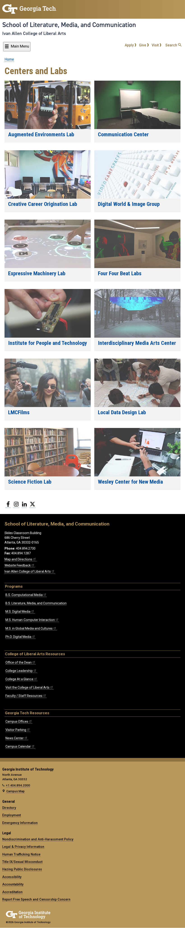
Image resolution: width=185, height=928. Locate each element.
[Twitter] (32, 506)
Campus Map (15, 791)
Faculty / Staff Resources (23, 696)
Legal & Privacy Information (23, 846)
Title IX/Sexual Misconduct (22, 862)
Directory (9, 808)
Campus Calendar (18, 746)
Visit (156, 45)
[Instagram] (16, 506)
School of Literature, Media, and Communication (69, 24)
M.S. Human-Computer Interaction (30, 620)
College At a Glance (19, 679)
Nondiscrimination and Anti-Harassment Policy (37, 839)
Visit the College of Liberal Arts (27, 687)
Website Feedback (18, 565)
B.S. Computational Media (24, 595)
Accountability (12, 884)
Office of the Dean (18, 662)
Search (171, 45)
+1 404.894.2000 (18, 785)
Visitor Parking (15, 730)
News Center (14, 738)
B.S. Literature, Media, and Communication (36, 603)
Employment (11, 815)
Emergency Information (20, 823)
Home (9, 59)
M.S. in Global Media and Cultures (29, 628)
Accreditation (12, 892)
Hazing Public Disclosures (22, 869)
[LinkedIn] (24, 506)
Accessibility (11, 877)
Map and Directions (18, 559)
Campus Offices (16, 721)
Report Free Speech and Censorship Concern (36, 899)
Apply (130, 45)
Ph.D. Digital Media (18, 637)
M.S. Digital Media (17, 611)
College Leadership (19, 671)
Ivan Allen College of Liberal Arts (34, 33)
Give (143, 45)
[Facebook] (8, 506)
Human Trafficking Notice (21, 854)
